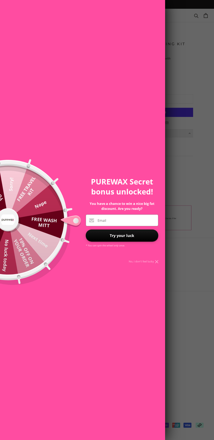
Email (102, 220)
